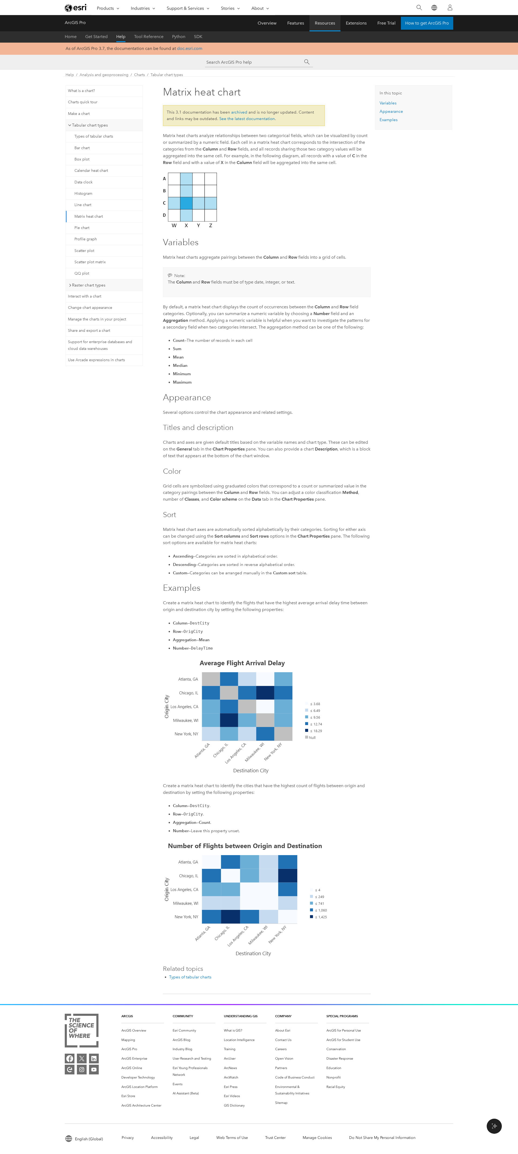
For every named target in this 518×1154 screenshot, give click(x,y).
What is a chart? (81, 90)
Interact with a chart (84, 296)
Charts (139, 75)
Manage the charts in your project (97, 319)
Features (295, 23)
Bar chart (82, 148)
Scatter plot (84, 250)
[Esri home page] (76, 8)
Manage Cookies (317, 1137)
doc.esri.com (189, 48)
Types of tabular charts (93, 136)
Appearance (391, 111)
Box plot (81, 159)
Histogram (83, 193)
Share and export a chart (89, 330)
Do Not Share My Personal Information (382, 1137)
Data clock (83, 182)
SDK (198, 36)
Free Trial (386, 23)
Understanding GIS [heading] (241, 1016)
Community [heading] (183, 1016)
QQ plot (81, 273)
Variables (388, 103)
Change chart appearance (90, 307)
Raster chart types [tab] (88, 285)
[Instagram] (82, 1069)
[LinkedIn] (94, 1058)
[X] (82, 1058)
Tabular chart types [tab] (90, 125)
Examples (389, 119)
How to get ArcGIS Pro (427, 23)
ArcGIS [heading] (127, 1016)
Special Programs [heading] (342, 1016)
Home (71, 36)
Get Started (96, 36)
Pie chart (81, 228)
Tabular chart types (167, 75)
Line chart (82, 205)
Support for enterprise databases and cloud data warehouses (100, 345)
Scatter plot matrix (90, 262)
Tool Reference (148, 36)
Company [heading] (283, 1016)
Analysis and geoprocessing (104, 75)
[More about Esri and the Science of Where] (81, 1032)
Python (178, 36)
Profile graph (85, 239)
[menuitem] (142, 1030)
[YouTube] (94, 1069)
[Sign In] (450, 7)
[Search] (419, 7)
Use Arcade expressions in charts (96, 360)
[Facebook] (69, 1058)
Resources (325, 23)
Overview (267, 23)
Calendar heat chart (91, 170)
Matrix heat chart (88, 216)
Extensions (356, 23)
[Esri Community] (69, 1069)
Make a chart (79, 113)
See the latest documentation (247, 118)
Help (120, 36)
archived (239, 112)
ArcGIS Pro (75, 22)
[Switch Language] (434, 7)
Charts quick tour (82, 102)
